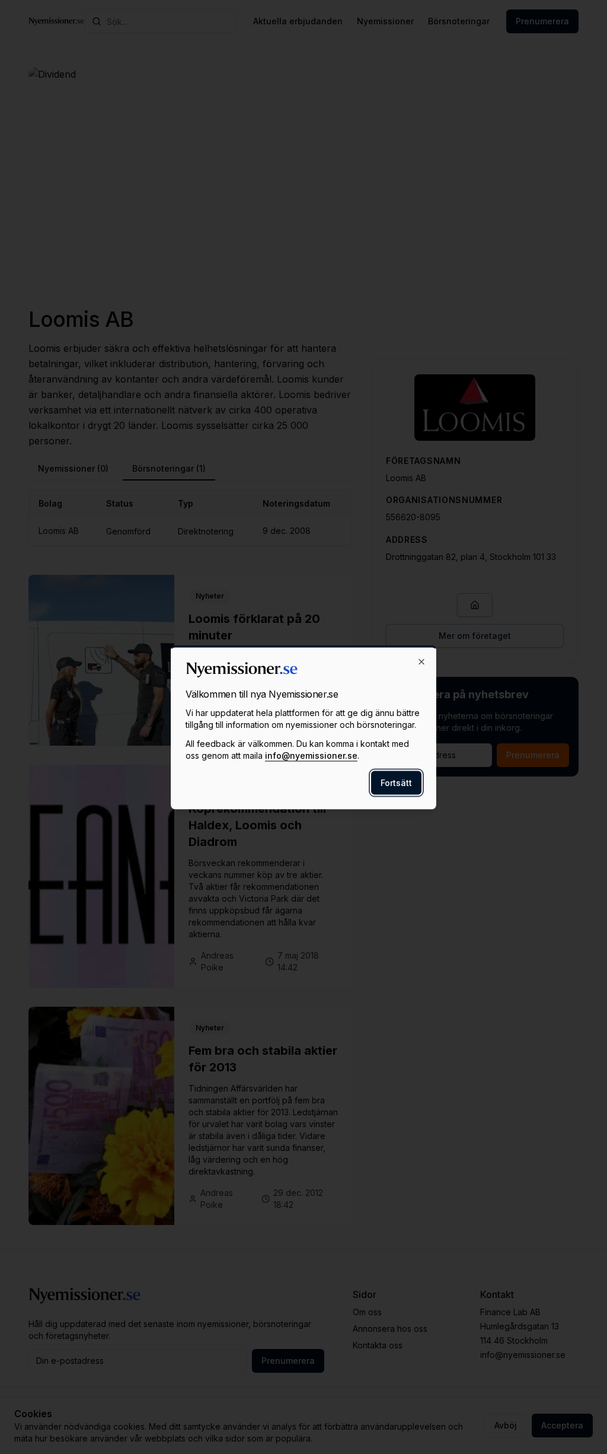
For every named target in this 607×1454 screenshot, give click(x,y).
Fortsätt (396, 782)
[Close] (421, 661)
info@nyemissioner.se (311, 755)
